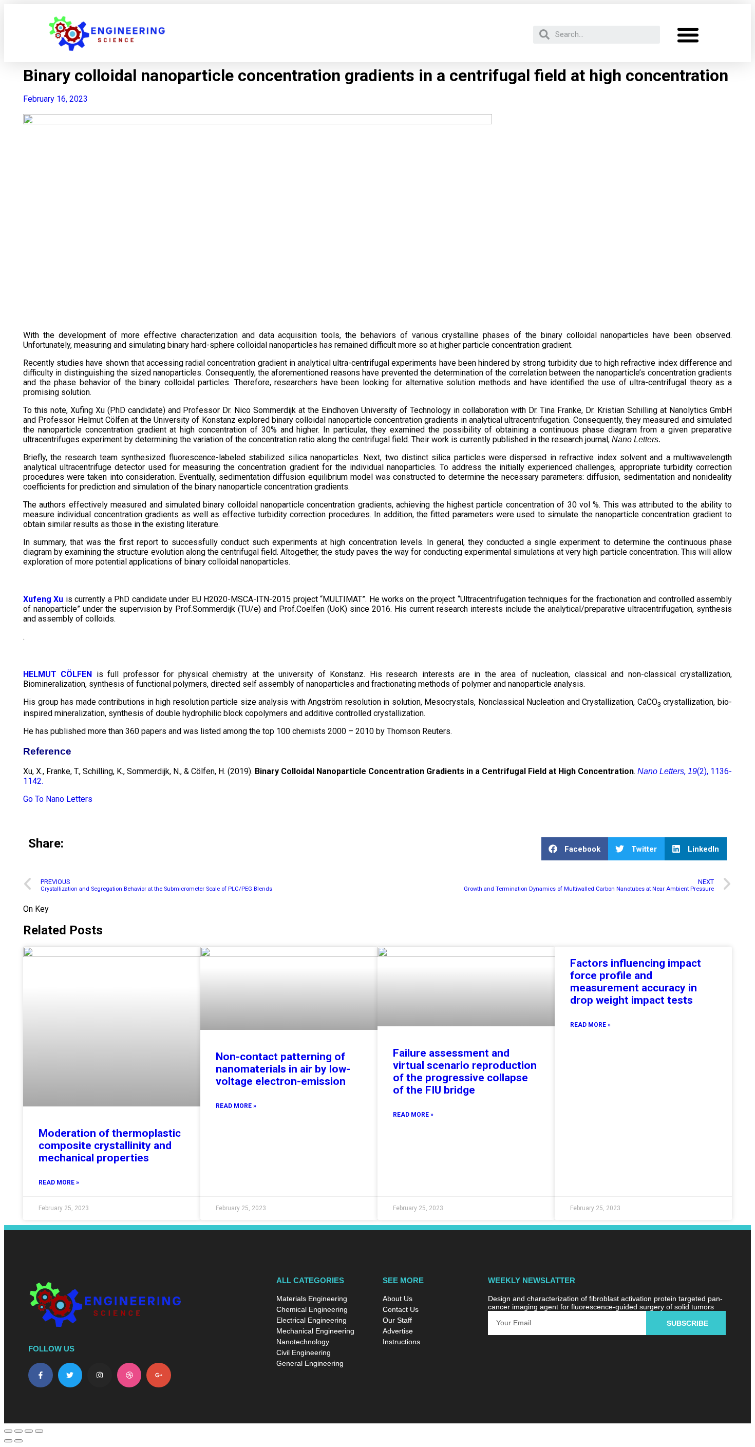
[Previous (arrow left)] (8, 1440)
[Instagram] (99, 1375)
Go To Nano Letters (57, 799)
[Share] (29, 1431)
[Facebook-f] (40, 1375)
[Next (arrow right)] (18, 1440)
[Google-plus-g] (158, 1375)
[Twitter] (70, 1375)
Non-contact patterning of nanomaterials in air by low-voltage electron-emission (283, 1068)
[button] (687, 34)
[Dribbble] (129, 1375)
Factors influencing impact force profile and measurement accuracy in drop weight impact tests (635, 981)
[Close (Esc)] (39, 1431)
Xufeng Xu (43, 599)
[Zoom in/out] (8, 1431)
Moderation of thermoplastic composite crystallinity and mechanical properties (110, 1145)
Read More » (59, 1182)
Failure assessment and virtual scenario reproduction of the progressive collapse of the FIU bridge (465, 1071)
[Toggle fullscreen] (18, 1431)
